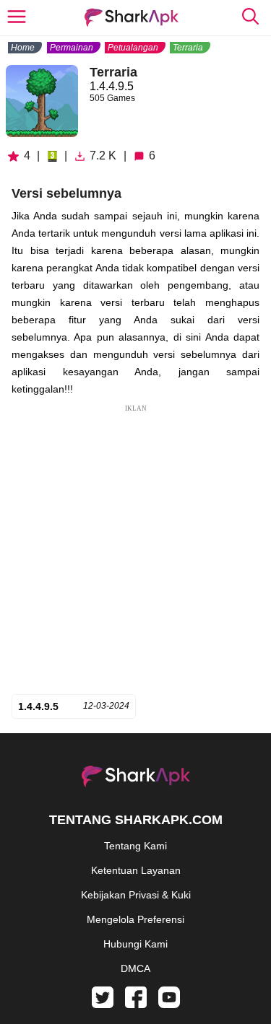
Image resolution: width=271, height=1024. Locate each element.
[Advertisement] (135, 549)
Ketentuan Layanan (136, 870)
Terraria (188, 48)
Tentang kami (135, 846)
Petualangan (133, 48)
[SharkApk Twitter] (102, 1004)
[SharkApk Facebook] (136, 1004)
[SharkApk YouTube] (169, 1004)
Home (23, 48)
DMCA (135, 968)
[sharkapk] (131, 17)
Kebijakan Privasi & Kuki (136, 895)
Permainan (71, 48)
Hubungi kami (135, 944)
